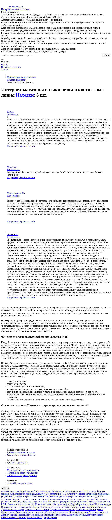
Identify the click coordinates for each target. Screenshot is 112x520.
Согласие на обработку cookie (22, 475)
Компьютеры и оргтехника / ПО (50, 493)
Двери (46, 517)
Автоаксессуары (42, 491)
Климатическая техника (22, 493)
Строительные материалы (62, 509)
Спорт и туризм (77, 507)
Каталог (5, 488)
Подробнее (12, 146)
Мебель (81, 515)
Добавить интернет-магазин (21, 452)
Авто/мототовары (10, 491)
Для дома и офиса (21, 496)
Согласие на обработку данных (22, 473)
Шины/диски (57, 491)
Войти (4, 64)
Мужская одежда (85, 504)
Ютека (10, 111)
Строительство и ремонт (36, 509)
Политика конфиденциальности (23, 470)
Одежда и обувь (62, 504)
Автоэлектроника (73, 491)
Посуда (15, 499)
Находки (25, 95)
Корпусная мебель (94, 515)
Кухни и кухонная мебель (29, 517)
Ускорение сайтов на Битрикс (21, 455)
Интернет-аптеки (78, 501)
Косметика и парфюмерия (56, 501)
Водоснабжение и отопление (30, 512)
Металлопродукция (78, 512)
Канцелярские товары (74, 496)
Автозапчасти (26, 491)
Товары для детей (68, 515)
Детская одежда (9, 515)
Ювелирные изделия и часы (55, 507)
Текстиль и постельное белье (33, 499)
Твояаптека (12, 234)
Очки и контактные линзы (21, 504)
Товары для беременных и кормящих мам (38, 515)
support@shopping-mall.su (19, 483)
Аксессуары (34, 507)
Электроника (89, 491)
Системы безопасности (56, 512)
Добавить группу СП (17, 462)
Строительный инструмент (89, 509)
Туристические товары (12, 509)
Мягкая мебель (8, 517)
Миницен (12, 167)
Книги (88, 496)
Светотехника (8, 512)
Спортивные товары (96, 507)
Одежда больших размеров (14, 507)
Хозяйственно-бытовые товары (46, 496)
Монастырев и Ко (16, 193)
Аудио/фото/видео (76, 493)
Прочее (53, 517)
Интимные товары (44, 504)
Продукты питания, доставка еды (65, 499)
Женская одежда (102, 504)
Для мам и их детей (98, 512)
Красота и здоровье (32, 501)
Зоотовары (17, 501)
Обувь (73, 504)
